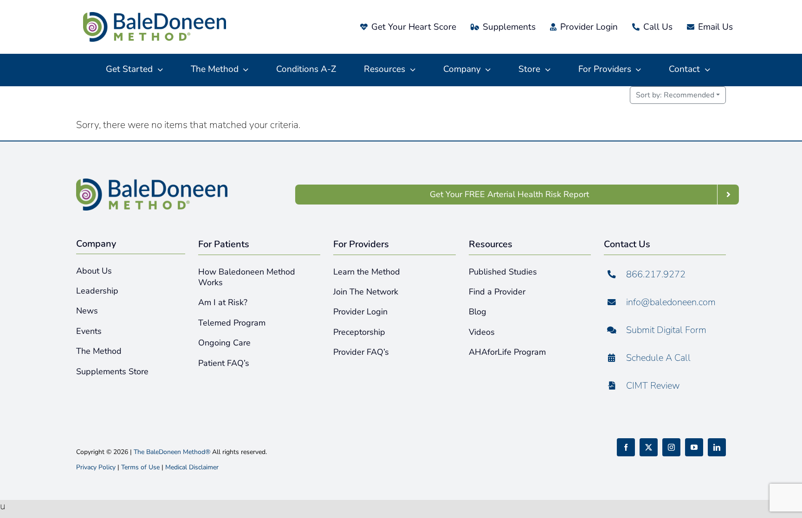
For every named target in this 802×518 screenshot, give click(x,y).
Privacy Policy (96, 467)
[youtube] (694, 447)
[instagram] (671, 447)
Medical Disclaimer (192, 467)
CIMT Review (653, 385)
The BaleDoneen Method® (172, 452)
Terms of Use (140, 467)
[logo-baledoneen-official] (154, 16)
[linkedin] (717, 447)
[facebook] (626, 447)
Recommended (675, 95)
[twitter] (649, 447)
